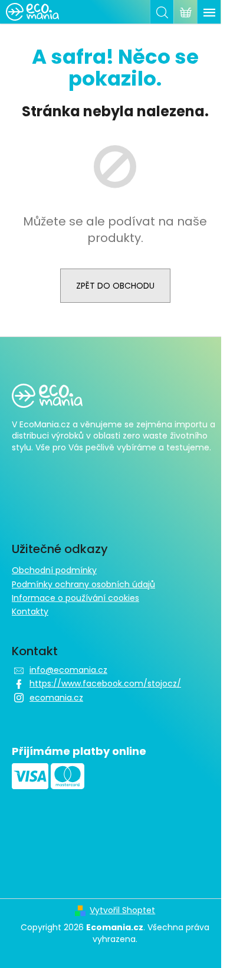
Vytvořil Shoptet (122, 910)
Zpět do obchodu (115, 286)
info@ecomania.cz (68, 670)
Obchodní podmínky (54, 570)
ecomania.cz (56, 698)
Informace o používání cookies (75, 598)
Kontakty (30, 611)
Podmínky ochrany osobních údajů (83, 584)
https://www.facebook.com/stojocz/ (105, 683)
